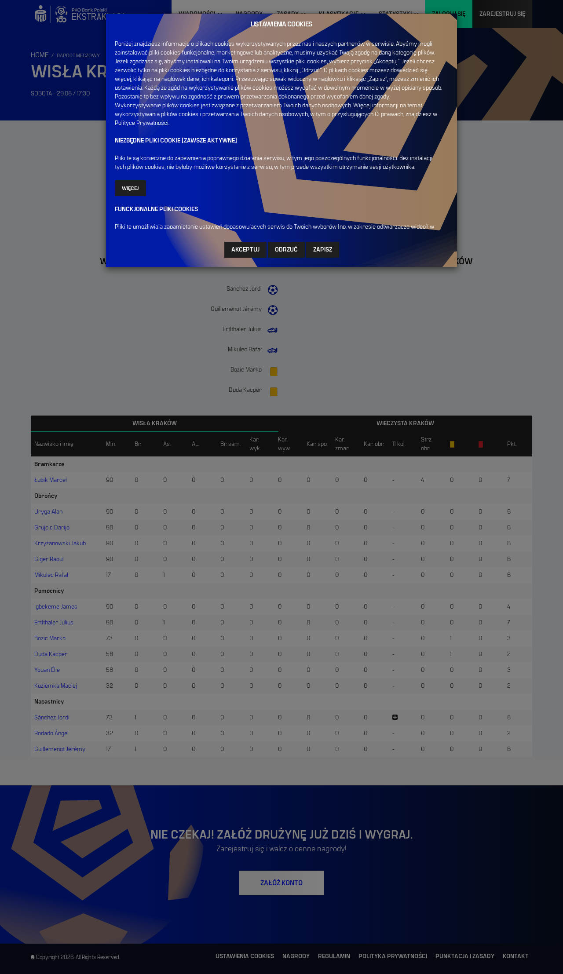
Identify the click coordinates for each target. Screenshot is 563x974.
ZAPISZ (322, 250)
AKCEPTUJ (245, 250)
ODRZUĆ (286, 250)
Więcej (130, 188)
